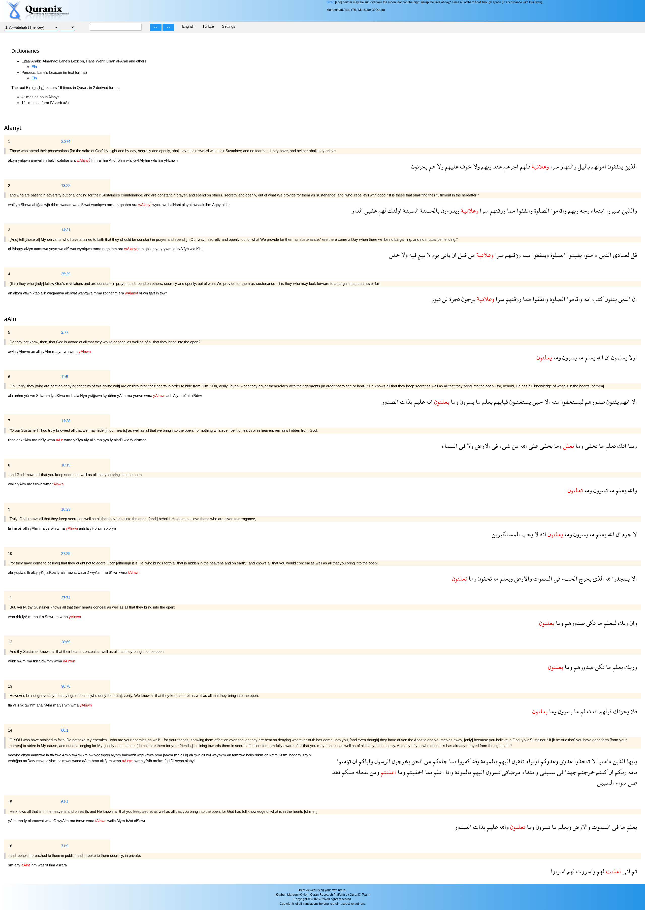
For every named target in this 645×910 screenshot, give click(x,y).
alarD (119, 440)
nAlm (48, 705)
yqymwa (56, 249)
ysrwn (64, 351)
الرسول (382, 761)
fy (112, 440)
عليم (418, 401)
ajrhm (104, 160)
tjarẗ (152, 293)
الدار (357, 210)
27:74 (65, 598)
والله (631, 490)
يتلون (610, 299)
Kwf (136, 160)
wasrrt (43, 865)
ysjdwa (20, 572)
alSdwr (196, 395)
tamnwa (239, 755)
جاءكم (439, 761)
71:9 (64, 846)
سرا (554, 166)
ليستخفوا (572, 401)
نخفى (590, 446)
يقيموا (574, 255)
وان (632, 623)
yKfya (78, 440)
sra (73, 160)
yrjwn (144, 293)
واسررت (585, 871)
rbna (12, 440)
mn (141, 249)
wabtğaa (15, 761)
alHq (184, 755)
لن (444, 299)
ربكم (620, 772)
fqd (168, 761)
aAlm (87, 761)
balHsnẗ (175, 205)
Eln (34, 66)
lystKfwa (58, 395)
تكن (590, 623)
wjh (47, 205)
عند (497, 166)
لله (607, 578)
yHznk (19, 705)
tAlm (27, 440)
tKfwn (114, 572)
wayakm (219, 755)
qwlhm (31, 705)
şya (106, 440)
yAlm (47, 351)
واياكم (365, 761)
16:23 (65, 509)
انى (625, 871)
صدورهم (594, 401)
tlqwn (106, 755)
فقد (336, 772)
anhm (19, 395)
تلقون (517, 761)
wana (77, 761)
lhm (208, 205)
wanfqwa (99, 205)
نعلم (585, 711)
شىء (504, 446)
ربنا (631, 446)
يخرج (584, 578)
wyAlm (96, 572)
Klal (199, 249)
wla (129, 160)
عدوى (565, 761)
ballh (250, 755)
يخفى (545, 446)
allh (44, 293)
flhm (95, 160)
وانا (449, 772)
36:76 (65, 686)
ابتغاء (597, 210)
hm (161, 160)
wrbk (12, 661)
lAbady (18, 249)
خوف (465, 166)
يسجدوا (620, 578)
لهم (381, 210)
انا (594, 711)
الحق (416, 761)
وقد (474, 761)
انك (621, 446)
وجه (583, 210)
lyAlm (27, 617)
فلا (633, 711)
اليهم (503, 761)
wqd (141, 755)
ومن (373, 772)
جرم (626, 534)
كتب (597, 299)
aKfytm (106, 761)
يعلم (589, 357)
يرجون (467, 299)
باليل (583, 166)
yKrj (42, 572)
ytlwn (28, 293)
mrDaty (29, 761)
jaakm (168, 755)
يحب (526, 534)
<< (155, 27)
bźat (187, 395)
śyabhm (110, 395)
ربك (622, 623)
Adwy (67, 755)
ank (19, 440)
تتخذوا (581, 761)
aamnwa (41, 249)
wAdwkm (80, 755)
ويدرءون (449, 210)
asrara (61, 865)
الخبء (568, 578)
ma (55, 351)
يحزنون (419, 166)
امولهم (598, 166)
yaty (159, 249)
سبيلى (547, 772)
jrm (15, 528)
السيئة (410, 210)
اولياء (531, 761)
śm (11, 865)
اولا (632, 357)
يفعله (361, 772)
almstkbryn (107, 528)
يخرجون (400, 761)
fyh (187, 249)
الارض (481, 446)
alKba (51, 572)
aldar (226, 205)
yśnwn (30, 395)
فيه (412, 255)
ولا (476, 166)
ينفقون (614, 166)
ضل (632, 782)
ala (11, 395)
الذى (597, 578)
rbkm (259, 755)
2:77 (64, 332)
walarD (84, 572)
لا (428, 255)
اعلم (438, 772)
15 (10, 802)
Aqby (217, 205)
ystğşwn (95, 395)
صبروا (613, 210)
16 (10, 846)
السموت (542, 578)
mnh (70, 395)
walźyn (14, 205)
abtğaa (38, 205)
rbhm (121, 160)
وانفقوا (524, 210)
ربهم (486, 166)
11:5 (64, 377)
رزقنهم (496, 210)
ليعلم (609, 623)
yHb (94, 528)
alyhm (116, 755)
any (17, 865)
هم (431, 166)
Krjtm (283, 755)
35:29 (65, 274)
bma (159, 755)
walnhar (63, 160)
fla (10, 705)
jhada (293, 755)
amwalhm (39, 160)
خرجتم (585, 772)
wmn (139, 761)
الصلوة (541, 210)
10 (10, 553)
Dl (173, 761)
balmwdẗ (129, 755)
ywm (168, 249)
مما (510, 210)
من (471, 255)
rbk (19, 617)
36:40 (330, 2)
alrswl (206, 755)
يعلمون (618, 357)
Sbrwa (26, 205)
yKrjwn (195, 755)
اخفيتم (414, 772)
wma (74, 351)
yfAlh (148, 761)
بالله (632, 772)
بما (451, 761)
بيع (420, 255)
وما (556, 357)
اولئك (394, 210)
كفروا (463, 761)
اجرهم (510, 166)
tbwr (163, 293)
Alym (178, 395)
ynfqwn (24, 160)
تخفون (484, 578)
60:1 (64, 730)
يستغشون (519, 401)
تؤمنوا (344, 761)
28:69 (65, 642)
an (152, 249)
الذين (630, 166)
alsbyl (190, 761)
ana (40, 705)
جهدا (569, 772)
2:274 (65, 141)
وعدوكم (548, 761)
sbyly (306, 755)
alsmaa (140, 440)
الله (587, 299)
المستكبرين (506, 534)
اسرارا (558, 871)
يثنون (612, 401)
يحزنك (620, 711)
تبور (436, 299)
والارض (522, 578)
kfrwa (150, 755)
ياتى (444, 255)
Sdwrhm (43, 395)
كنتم (601, 772)
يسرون (569, 357)
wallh (12, 484)
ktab (37, 293)
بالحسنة (429, 210)
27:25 (65, 553)
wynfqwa (85, 249)
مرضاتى (510, 772)
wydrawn (160, 205)
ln (158, 293)
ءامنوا (590, 255)
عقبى (370, 210)
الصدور (390, 401)
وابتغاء (529, 772)
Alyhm (145, 160)
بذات (405, 401)
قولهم (604, 711)
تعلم (610, 446)
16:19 (65, 465)
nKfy (42, 440)
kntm (274, 755)
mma (111, 205)
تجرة (454, 299)
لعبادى (620, 255)
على (532, 446)
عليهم (451, 166)
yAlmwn (24, 351)
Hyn (84, 395)
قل (633, 255)
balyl (52, 160)
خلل (394, 255)
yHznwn (171, 160)
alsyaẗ (187, 205)
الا (633, 401)
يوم (435, 255)
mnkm (159, 761)
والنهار (567, 166)
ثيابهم (500, 401)
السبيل (605, 782)
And (112, 160)
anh (169, 395)
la (174, 249)
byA (180, 249)
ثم (633, 871)
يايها (631, 761)
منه (555, 401)
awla (12, 351)
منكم (347, 772)
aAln (10, 319)
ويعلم (505, 578)
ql (10, 249)
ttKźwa (56, 755)
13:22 (65, 185)
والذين (629, 210)
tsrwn (38, 484)
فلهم (524, 166)
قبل (462, 255)
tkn (42, 617)
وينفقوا (540, 255)
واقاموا (558, 210)
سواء (620, 782)
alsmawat (69, 572)
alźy (35, 572)
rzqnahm (124, 205)
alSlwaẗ (84, 205)
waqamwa (69, 205)
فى (494, 446)
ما (580, 357)
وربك (630, 667)
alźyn (13, 160)
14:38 (65, 421)
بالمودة (488, 761)
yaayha (14, 755)
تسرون (600, 490)
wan (12, 617)
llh (28, 572)
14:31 (65, 230)
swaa (180, 761)
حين (537, 401)
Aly (87, 440)
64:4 (64, 802)
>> (168, 27)
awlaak (199, 205)
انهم (624, 401)
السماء (450, 446)
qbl (147, 249)
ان (453, 255)
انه (429, 401)
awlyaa (95, 755)
